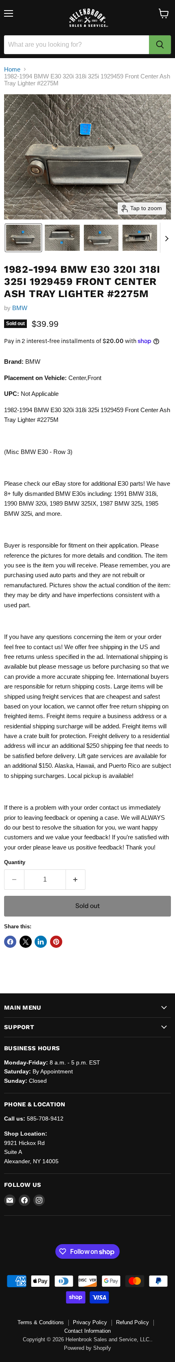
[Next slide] (166, 238)
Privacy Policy (90, 1322)
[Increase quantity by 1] (76, 879)
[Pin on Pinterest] (56, 942)
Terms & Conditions (41, 1322)
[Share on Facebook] (10, 942)
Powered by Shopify (87, 1348)
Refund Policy (132, 1322)
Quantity (14, 862)
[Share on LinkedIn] (41, 942)
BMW (19, 307)
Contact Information (87, 1331)
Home (12, 69)
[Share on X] (26, 942)
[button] (23, 238)
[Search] (160, 44)
